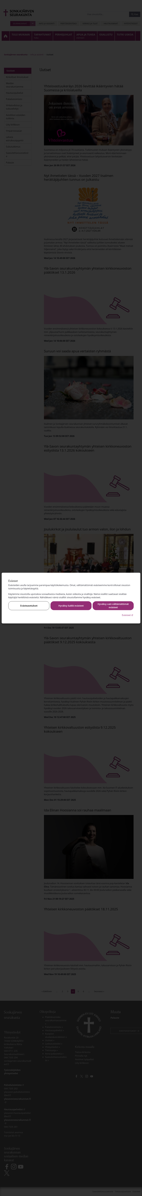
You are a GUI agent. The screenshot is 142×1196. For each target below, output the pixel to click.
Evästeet (128, 615)
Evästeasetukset (28, 605)
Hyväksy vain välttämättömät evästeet (113, 606)
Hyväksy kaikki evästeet (71, 605)
